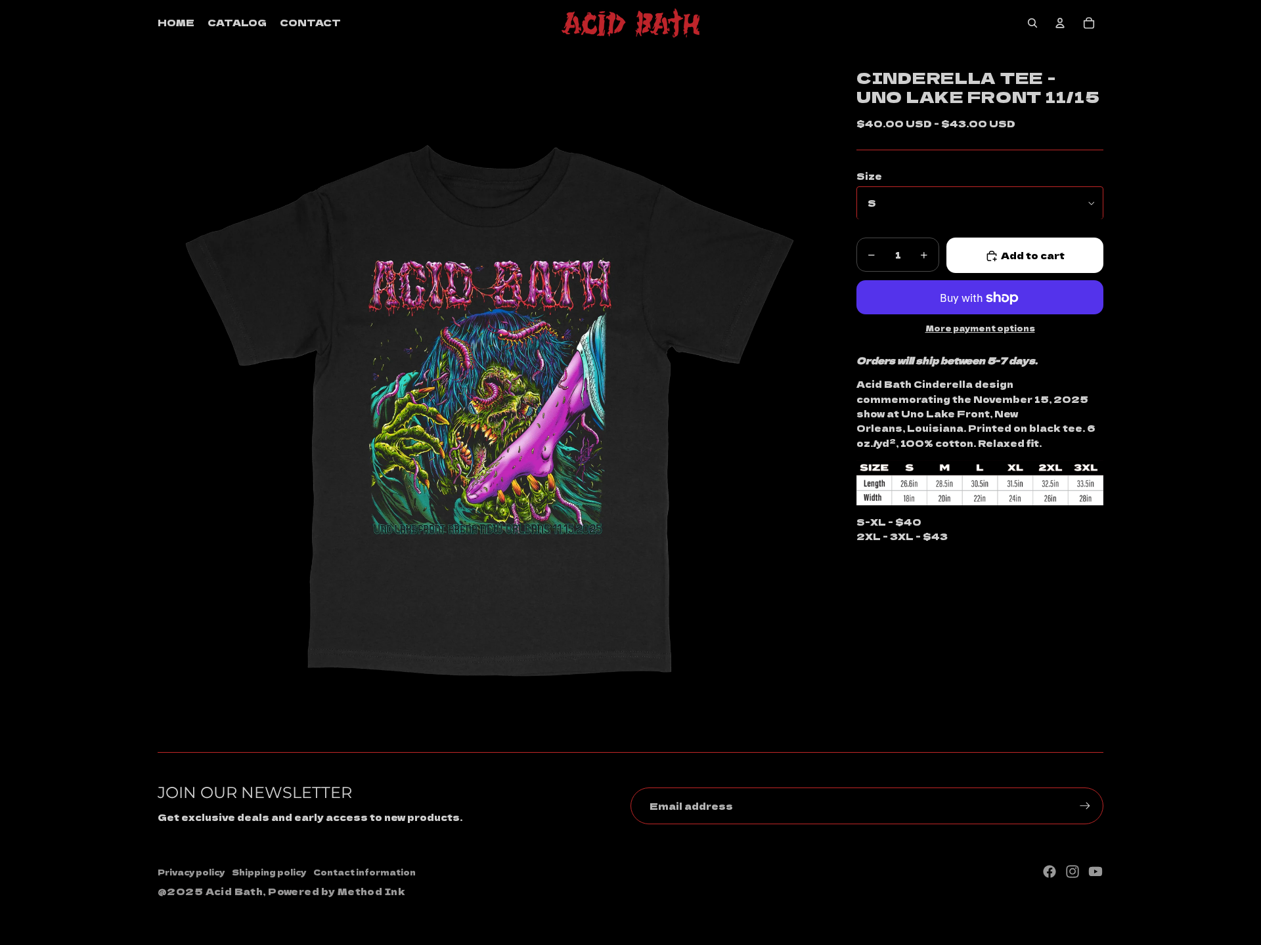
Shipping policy (269, 871)
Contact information (364, 871)
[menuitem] (176, 23)
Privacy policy (191, 871)
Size (869, 175)
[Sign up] (1085, 805)
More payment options (980, 328)
